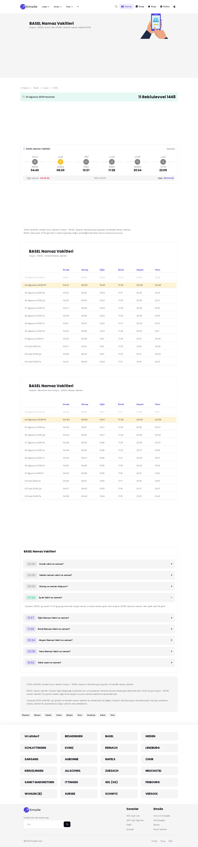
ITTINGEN (71, 782)
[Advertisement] (101, 59)
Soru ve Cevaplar (162, 815)
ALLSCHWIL (73, 771)
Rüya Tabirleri (160, 829)
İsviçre (46, 88)
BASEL (109, 736)
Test (68, 6)
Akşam (69, 715)
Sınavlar (130, 829)
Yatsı (79, 715)
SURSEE (70, 794)
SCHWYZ (111, 794)
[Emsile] (29, 6)
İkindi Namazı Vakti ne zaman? (49, 629)
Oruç (162, 841)
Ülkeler (36, 88)
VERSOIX (151, 794)
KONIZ (69, 748)
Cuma (59, 715)
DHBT (129, 824)
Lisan (44, 6)
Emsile (34, 841)
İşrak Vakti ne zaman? (45, 597)
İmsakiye (91, 715)
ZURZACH (111, 771)
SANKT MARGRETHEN (39, 782)
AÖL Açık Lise (133, 815)
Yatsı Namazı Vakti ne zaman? (49, 651)
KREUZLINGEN (34, 771)
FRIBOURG (152, 782)
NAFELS (110, 759)
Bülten (157, 824)
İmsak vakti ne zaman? (46, 564)
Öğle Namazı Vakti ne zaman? (48, 617)
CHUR (149, 759)
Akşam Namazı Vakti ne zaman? (50, 640)
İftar (113, 715)
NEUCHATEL (153, 771)
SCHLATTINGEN (35, 748)
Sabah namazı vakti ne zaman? (50, 575)
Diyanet (25, 715)
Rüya (153, 6)
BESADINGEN (74, 736)
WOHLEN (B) (33, 794)
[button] (116, 6)
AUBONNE (71, 759)
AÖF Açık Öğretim (135, 820)
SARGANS (31, 759)
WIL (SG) (111, 782)
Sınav (56, 6)
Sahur (103, 715)
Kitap (141, 6)
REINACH (111, 748)
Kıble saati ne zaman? (44, 662)
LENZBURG (152, 748)
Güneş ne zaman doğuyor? (48, 586)
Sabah (48, 715)
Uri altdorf (32, 736)
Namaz (128, 6)
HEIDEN (150, 736)
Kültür (166, 6)
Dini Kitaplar (159, 820)
